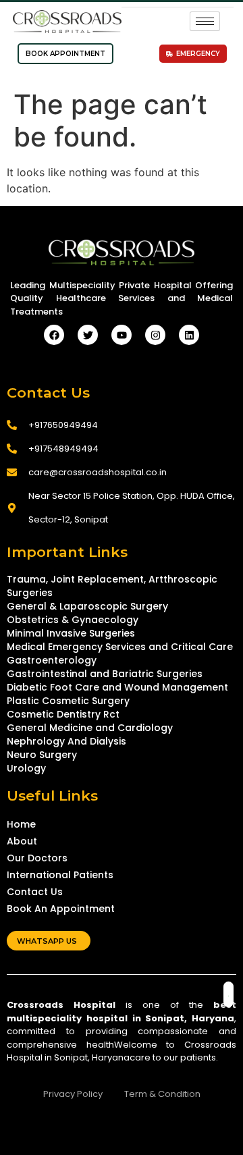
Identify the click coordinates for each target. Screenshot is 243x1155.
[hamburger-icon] (205, 21)
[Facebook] (54, 335)
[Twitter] (88, 335)
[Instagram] (155, 335)
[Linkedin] (189, 335)
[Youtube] (121, 335)
